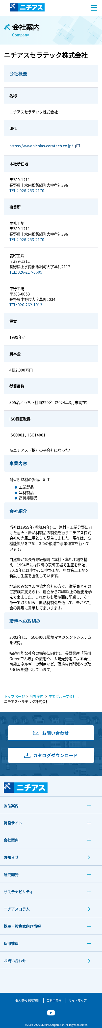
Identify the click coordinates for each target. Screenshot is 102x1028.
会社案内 (37, 696)
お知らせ (11, 857)
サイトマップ (78, 1000)
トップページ (14, 696)
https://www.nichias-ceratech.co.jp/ (41, 145)
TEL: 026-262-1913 (25, 304)
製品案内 (11, 805)
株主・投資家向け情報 (22, 926)
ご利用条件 (54, 1000)
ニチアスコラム (17, 908)
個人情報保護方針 (27, 1000)
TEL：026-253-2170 (26, 190)
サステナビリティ (18, 891)
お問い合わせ (15, 960)
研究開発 (11, 874)
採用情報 (11, 943)
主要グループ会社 (62, 696)
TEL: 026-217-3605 (25, 272)
